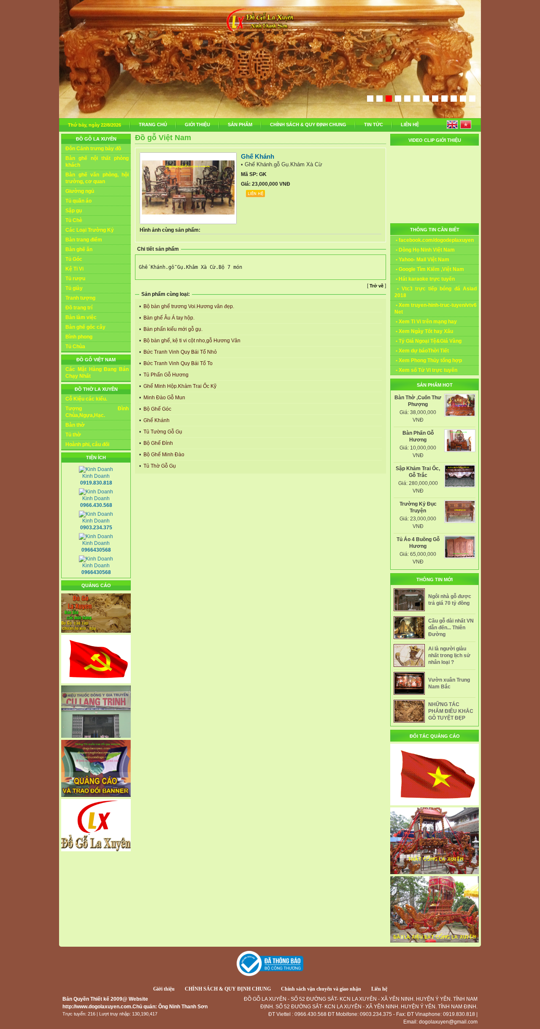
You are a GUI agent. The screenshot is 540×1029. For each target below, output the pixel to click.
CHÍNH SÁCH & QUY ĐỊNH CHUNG (308, 124)
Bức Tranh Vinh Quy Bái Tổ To (177, 363)
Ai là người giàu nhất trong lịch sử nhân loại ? (449, 655)
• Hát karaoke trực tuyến (424, 279)
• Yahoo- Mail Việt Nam (421, 260)
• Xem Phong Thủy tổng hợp (428, 360)
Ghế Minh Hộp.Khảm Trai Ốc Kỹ (179, 386)
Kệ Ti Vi (74, 269)
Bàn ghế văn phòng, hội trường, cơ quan (97, 178)
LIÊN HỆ (410, 124)
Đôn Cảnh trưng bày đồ (93, 149)
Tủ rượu (75, 279)
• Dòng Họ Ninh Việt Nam (424, 250)
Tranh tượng (80, 298)
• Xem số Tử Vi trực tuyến (425, 370)
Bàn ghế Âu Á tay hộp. (168, 318)
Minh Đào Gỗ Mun (163, 398)
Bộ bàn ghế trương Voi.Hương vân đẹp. (188, 306)
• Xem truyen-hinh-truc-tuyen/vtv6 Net (435, 308)
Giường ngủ (79, 191)
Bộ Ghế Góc (156, 409)
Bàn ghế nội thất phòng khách (97, 161)
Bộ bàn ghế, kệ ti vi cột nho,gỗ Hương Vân (191, 341)
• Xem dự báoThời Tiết (421, 351)
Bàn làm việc (81, 317)
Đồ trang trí (78, 308)
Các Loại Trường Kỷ (89, 230)
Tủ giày (74, 288)
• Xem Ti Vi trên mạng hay (425, 322)
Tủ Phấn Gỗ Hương (165, 375)
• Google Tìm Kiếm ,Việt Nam (429, 269)
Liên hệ (379, 989)
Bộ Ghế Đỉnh (157, 443)
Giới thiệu (164, 989)
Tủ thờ (73, 435)
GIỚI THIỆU (197, 124)
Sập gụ (73, 211)
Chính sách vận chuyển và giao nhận (321, 989)
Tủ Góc (73, 259)
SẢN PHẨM (240, 124)
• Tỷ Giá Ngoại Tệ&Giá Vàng (428, 341)
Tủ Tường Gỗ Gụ (162, 432)
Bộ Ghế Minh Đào (163, 455)
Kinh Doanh (96, 479)
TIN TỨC (373, 124)
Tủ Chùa (75, 346)
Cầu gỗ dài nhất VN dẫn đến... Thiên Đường (451, 627)
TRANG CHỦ (153, 124)
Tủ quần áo (78, 201)
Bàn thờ (75, 425)
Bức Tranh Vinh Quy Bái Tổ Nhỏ (179, 352)
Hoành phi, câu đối (87, 444)
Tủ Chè (73, 220)
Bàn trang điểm (83, 240)
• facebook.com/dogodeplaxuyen (434, 240)
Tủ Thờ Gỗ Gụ (159, 466)
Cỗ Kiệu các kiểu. (86, 399)
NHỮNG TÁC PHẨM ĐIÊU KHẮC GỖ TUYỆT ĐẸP (450, 711)
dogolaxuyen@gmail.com (448, 1022)
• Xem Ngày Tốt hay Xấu (423, 331)
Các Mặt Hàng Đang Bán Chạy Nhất (97, 372)
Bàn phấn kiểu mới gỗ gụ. (172, 329)
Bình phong (78, 337)
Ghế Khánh (156, 420)
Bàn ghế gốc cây (85, 327)
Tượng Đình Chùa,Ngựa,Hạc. (97, 412)
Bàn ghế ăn (78, 249)
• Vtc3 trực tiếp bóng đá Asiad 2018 (435, 292)
